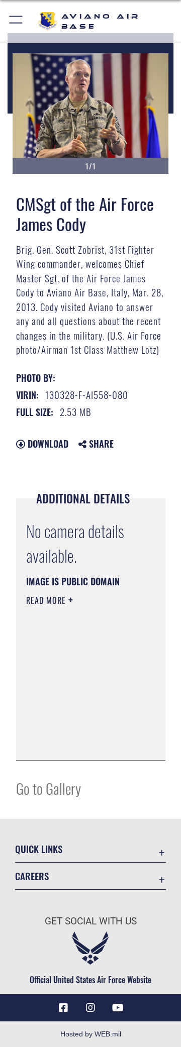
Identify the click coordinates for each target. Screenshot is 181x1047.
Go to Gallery (48, 788)
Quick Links (38, 849)
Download (46, 443)
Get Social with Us (91, 921)
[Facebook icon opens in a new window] (63, 1007)
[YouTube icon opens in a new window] (117, 1007)
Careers (32, 876)
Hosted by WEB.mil (90, 1034)
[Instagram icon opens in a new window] (90, 1007)
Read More (47, 600)
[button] (16, 21)
